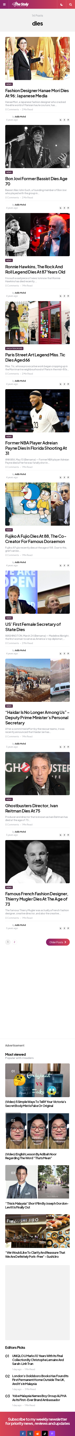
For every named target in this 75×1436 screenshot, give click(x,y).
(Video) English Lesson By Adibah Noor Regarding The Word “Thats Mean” (31, 1156)
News (9, 84)
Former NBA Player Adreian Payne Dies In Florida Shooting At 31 (36, 448)
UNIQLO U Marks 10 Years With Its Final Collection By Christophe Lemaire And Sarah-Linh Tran (38, 1360)
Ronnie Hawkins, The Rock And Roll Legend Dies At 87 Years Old (35, 269)
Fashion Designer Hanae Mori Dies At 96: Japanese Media (37, 93)
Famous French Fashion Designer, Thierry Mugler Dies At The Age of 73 (36, 899)
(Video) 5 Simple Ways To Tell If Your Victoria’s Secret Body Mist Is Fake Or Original (35, 1104)
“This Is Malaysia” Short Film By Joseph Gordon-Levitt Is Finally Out (37, 1205)
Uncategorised (14, 348)
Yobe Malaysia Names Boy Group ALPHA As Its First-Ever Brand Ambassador (39, 1398)
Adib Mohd (20, 116)
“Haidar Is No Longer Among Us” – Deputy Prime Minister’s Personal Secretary (37, 717)
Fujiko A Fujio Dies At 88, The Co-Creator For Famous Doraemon (35, 538)
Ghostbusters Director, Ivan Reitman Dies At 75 (31, 808)
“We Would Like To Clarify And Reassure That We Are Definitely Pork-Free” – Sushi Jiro (35, 1254)
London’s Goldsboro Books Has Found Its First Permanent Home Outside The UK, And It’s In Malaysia (40, 1380)
